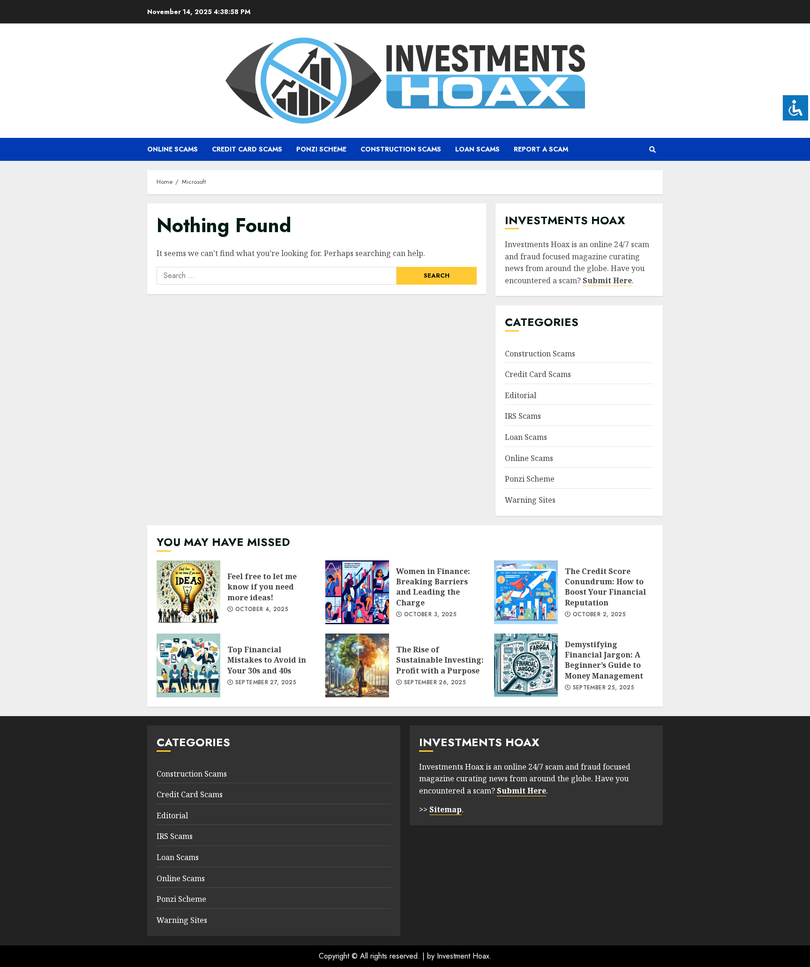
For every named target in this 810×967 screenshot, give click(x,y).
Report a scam (541, 149)
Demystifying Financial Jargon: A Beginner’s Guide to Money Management (526, 665)
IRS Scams (523, 416)
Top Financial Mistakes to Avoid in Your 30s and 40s (188, 665)
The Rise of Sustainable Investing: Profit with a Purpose (357, 665)
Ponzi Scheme (321, 149)
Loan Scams (477, 149)
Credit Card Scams (247, 149)
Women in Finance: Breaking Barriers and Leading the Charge (357, 592)
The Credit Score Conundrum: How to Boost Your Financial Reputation (526, 592)
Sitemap (445, 809)
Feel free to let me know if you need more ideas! (188, 592)
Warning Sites (530, 500)
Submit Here (607, 280)
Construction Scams (400, 149)
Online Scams (172, 149)
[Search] (652, 150)
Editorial (520, 395)
